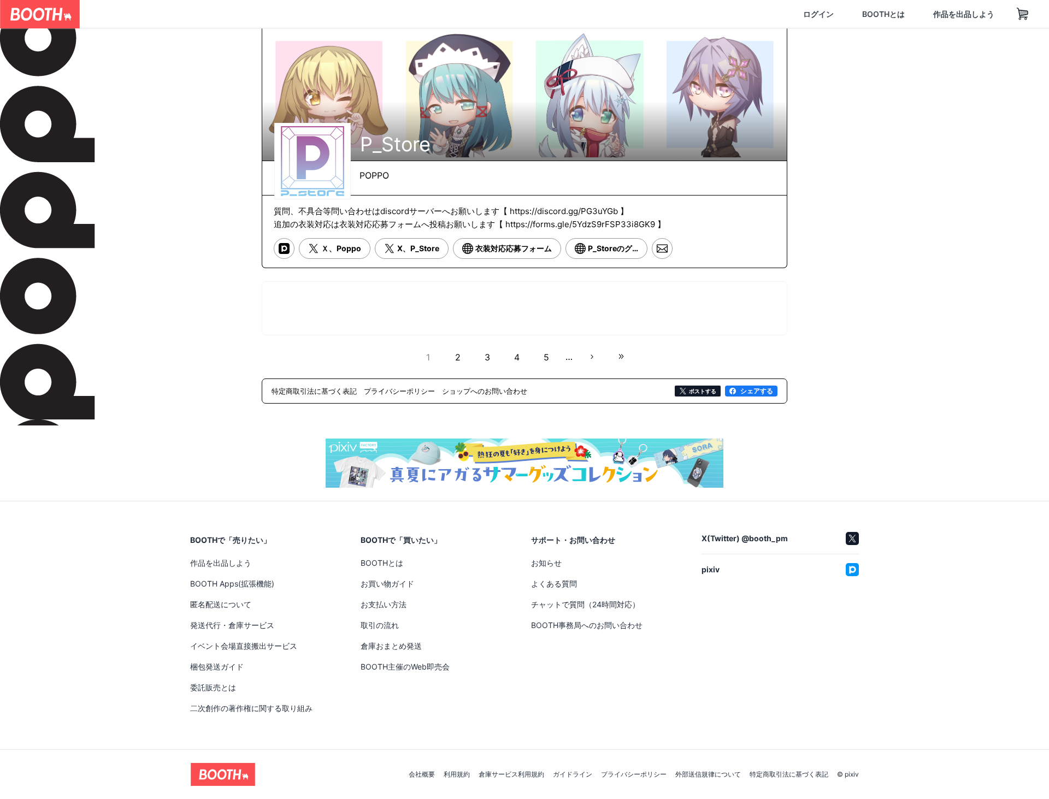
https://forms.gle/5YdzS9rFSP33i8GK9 (580, 233)
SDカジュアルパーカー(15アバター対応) (521, 566)
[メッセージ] (662, 258)
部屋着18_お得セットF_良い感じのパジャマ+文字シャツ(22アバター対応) (344, 566)
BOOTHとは (831, 14)
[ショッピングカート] (970, 14)
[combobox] (208, 14)
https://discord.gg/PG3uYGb (564, 220)
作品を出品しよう (911, 14)
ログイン (766, 14)
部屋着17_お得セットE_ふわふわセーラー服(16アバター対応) (703, 566)
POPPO (374, 171)
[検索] (320, 14)
